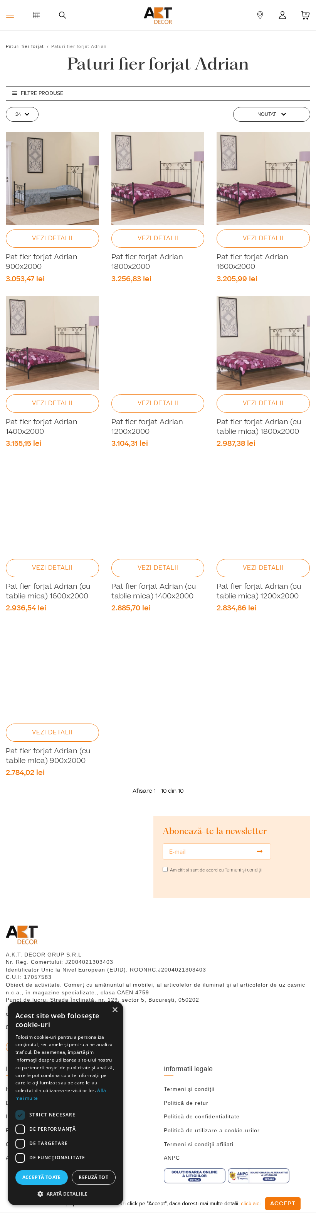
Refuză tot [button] (93, 1177)
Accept (283, 1203)
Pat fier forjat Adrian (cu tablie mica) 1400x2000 (153, 591)
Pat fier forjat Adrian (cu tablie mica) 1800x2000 (259, 427)
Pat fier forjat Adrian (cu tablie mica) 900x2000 (48, 756)
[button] (65, 1194)
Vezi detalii (52, 238)
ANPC (172, 1158)
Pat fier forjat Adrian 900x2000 (41, 262)
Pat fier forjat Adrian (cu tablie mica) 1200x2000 (259, 591)
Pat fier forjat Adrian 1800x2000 (147, 262)
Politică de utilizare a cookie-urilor (212, 1130)
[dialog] (65, 1103)
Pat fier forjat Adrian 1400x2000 (41, 427)
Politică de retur (186, 1103)
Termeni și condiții (189, 1089)
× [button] (115, 1010)
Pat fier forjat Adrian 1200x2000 (147, 427)
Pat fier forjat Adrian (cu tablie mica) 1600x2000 (48, 591)
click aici (251, 1203)
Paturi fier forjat (25, 46)
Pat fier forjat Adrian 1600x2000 (252, 262)
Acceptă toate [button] (41, 1177)
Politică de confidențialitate (202, 1116)
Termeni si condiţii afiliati (199, 1144)
